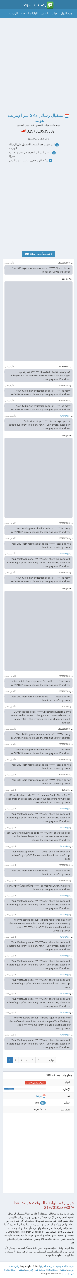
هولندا (54, 13)
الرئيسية (13, 13)
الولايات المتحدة (29, 13)
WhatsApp (64, 415)
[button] (3, 13)
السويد (44, 13)
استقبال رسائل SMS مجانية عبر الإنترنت (46, 1269)
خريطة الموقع (47, 1266)
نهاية (51, 1060)
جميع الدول (67, 13)
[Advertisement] (38, 60)
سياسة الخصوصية (65, 1266)
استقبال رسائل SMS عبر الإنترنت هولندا (36, 117)
